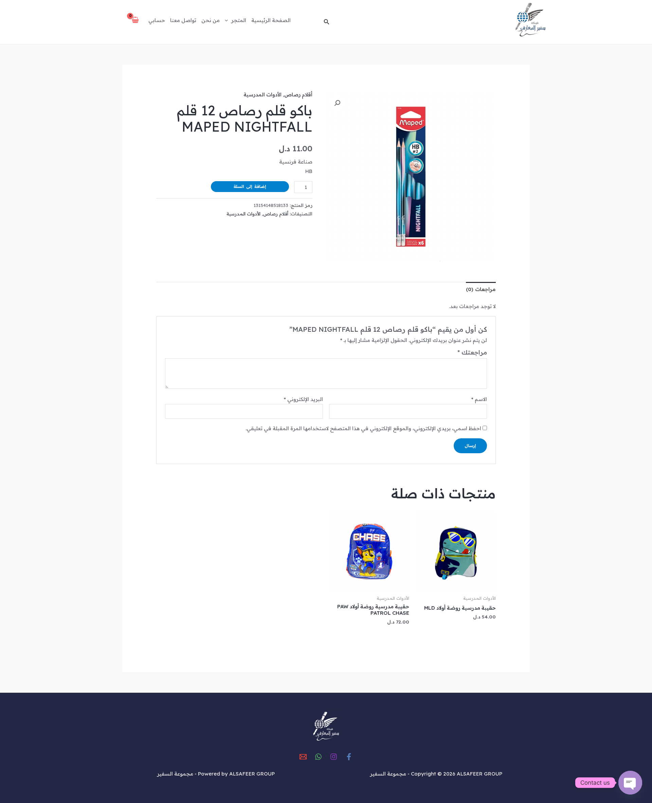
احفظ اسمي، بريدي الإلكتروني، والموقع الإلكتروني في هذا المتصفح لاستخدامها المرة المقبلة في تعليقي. (363, 428)
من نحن (210, 20)
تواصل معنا (183, 20)
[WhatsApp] (318, 756)
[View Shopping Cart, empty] (135, 20)
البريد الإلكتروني (303, 399)
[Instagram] (333, 756)
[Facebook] (349, 756)
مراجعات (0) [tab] (481, 289)
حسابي (156, 20)
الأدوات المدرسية (262, 94)
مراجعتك (472, 352)
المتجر (238, 20)
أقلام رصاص (298, 94)
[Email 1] (303, 756)
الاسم (479, 399)
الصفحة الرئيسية (271, 20)
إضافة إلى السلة (250, 186)
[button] (326, 22)
